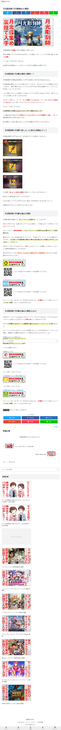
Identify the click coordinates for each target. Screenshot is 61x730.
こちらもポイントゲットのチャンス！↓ (14, 279)
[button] (58, 469)
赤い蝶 (24, 409)
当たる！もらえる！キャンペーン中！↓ (14, 259)
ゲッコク (13, 409)
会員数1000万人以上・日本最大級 (13, 390)
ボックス (19, 409)
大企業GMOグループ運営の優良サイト (14, 376)
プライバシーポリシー (31, 722)
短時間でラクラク (8, 351)
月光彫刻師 (6, 409)
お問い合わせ (21, 722)
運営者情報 (40, 722)
